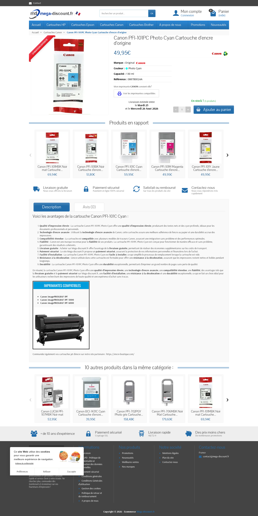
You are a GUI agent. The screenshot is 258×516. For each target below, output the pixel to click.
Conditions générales (92, 476)
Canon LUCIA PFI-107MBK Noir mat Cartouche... (52, 414)
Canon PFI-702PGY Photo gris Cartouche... (129, 413)
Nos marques (128, 466)
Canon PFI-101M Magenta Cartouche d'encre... (167, 168)
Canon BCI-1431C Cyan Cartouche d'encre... (90, 413)
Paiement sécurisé (90, 471)
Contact (37, 3)
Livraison (86, 453)
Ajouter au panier (217, 109)
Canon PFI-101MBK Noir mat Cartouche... (52, 168)
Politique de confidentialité (24, 463)
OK (151, 13)
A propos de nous (170, 25)
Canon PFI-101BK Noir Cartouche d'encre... (90, 168)
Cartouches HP (56, 25)
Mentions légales (170, 453)
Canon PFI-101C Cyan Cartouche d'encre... (129, 168)
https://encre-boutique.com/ (120, 354)
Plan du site (168, 457)
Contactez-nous (170, 462)
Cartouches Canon (111, 25)
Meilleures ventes (130, 462)
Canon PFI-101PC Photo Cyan (98, 225)
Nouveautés (218, 25)
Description (51, 207)
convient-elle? (145, 86)
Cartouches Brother (141, 25)
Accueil (36, 25)
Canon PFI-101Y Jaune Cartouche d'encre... (206, 168)
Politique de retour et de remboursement (90, 494)
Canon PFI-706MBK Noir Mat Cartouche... (167, 413)
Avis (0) (89, 207)
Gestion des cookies (91, 488)
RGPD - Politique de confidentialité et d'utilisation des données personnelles (90, 462)
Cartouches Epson (82, 25)
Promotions (198, 25)
